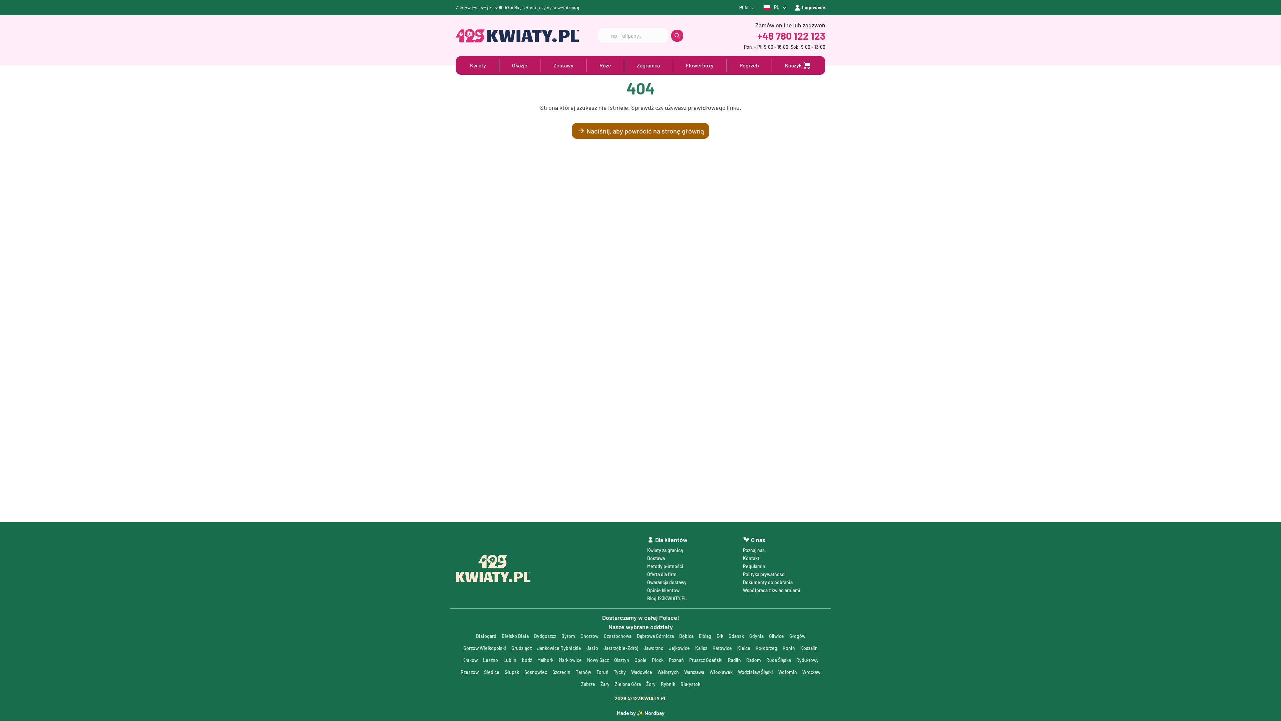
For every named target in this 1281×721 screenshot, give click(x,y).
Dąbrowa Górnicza (655, 636)
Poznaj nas (754, 550)
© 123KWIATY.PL (640, 698)
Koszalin (809, 648)
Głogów (797, 636)
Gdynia (756, 636)
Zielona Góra (628, 684)
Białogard (486, 636)
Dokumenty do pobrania (768, 582)
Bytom (568, 636)
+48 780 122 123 (791, 36)
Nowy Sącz (598, 660)
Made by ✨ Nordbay (641, 713)
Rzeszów (470, 672)
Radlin (734, 660)
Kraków (470, 660)
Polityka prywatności (764, 574)
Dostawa (656, 558)
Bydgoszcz (545, 636)
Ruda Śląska (778, 660)
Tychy (620, 672)
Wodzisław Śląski (755, 672)
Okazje (519, 65)
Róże (605, 65)
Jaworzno (654, 648)
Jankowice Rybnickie (559, 648)
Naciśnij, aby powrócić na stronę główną (645, 131)
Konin (789, 648)
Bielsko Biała (515, 636)
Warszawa (694, 672)
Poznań (676, 660)
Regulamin (754, 566)
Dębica (686, 636)
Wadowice (641, 672)
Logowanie (813, 7)
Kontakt (751, 558)
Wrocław (811, 672)
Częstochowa (617, 636)
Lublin (509, 660)
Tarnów (583, 672)
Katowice (722, 648)
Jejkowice (679, 648)
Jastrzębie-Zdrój (620, 648)
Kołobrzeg (766, 648)
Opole (640, 660)
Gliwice (776, 636)
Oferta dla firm (662, 574)
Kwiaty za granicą (665, 550)
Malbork (545, 660)
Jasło (592, 648)
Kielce (743, 648)
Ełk (720, 636)
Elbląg (705, 636)
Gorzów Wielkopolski (484, 648)
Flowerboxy (700, 65)
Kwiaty (478, 65)
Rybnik (668, 684)
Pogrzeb (749, 65)
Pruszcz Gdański (706, 660)
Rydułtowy (807, 660)
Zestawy (563, 65)
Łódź (527, 660)
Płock (658, 660)
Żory (651, 684)
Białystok (690, 684)
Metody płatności (665, 566)
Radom (753, 660)
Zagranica (648, 65)
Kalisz (701, 648)
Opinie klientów (663, 590)
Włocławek (721, 672)
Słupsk (512, 672)
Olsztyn (621, 660)
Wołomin (787, 672)
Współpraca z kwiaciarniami (771, 590)
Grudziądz (521, 648)
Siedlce (491, 672)
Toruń (602, 672)
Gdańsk (736, 636)
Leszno (490, 660)
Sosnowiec (535, 672)
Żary (604, 684)
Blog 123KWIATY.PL (667, 598)
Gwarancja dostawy (667, 582)
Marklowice (570, 660)
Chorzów (589, 636)
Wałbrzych (668, 672)
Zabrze (588, 684)
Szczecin (561, 672)
